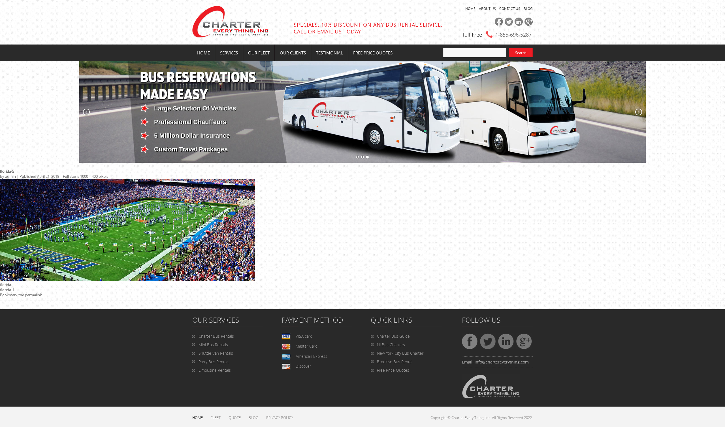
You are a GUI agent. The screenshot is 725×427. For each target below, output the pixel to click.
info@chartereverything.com (502, 362)
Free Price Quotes (373, 53)
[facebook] (498, 24)
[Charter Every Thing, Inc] (230, 36)
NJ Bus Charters (391, 344)
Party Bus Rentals (214, 361)
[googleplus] (528, 24)
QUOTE (235, 417)
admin (10, 176)
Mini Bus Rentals (213, 344)
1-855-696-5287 (513, 34)
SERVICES (229, 53)
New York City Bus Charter (400, 353)
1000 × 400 (89, 176)
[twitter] (508, 24)
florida (5, 284)
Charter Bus (393, 336)
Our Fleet (259, 53)
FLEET (216, 417)
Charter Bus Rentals (216, 336)
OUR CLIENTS (293, 53)
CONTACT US (509, 8)
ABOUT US (487, 8)
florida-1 (7, 289)
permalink (33, 294)
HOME (470, 8)
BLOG (528, 8)
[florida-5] (127, 279)
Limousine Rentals (215, 370)
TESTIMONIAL (329, 53)
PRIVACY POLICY (279, 417)
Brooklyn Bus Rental (394, 361)
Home (203, 53)
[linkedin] (518, 24)
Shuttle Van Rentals (216, 353)
